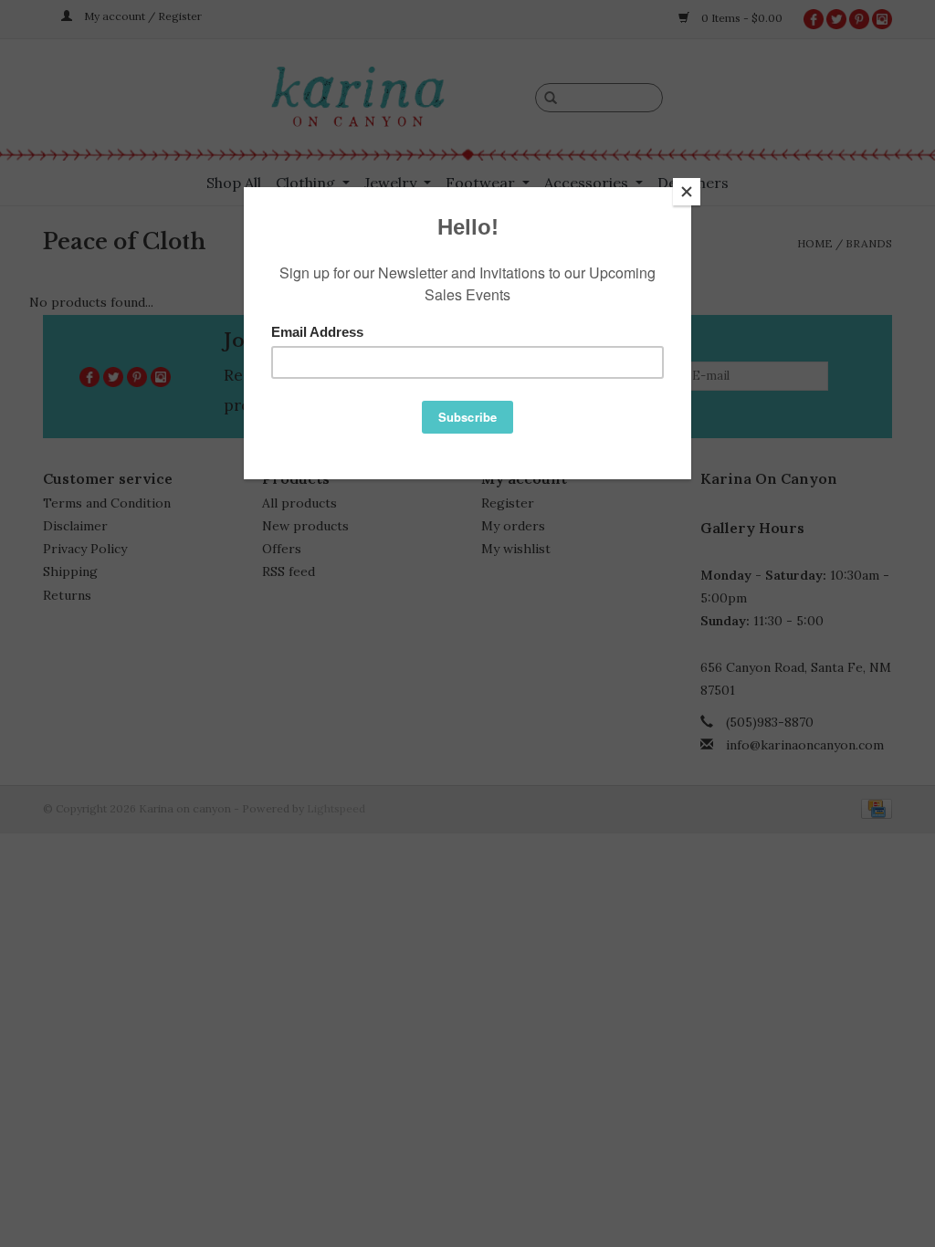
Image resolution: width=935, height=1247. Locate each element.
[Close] (686, 191)
